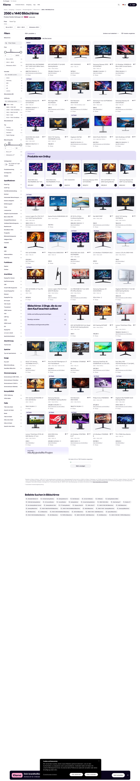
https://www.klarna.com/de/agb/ (100, 482)
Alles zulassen (91, 774)
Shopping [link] (11, 9)
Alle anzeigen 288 (9, 94)
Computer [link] (18, 9)
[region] (70, 769)
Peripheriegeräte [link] (27, 9)
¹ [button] (34, 73)
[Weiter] (132, 173)
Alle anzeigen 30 (8, 120)
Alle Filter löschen (47, 38)
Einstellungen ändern (50, 774)
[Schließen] (99, 761)
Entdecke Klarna (19, 4)
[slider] (5, 52)
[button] (124, 5)
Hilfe (38, 4)
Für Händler (13, 1)
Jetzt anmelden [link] (118, 775)
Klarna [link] (5, 9)
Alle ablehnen (76, 774)
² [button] (52, 73)
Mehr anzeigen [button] (80, 466)
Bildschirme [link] (36, 9)
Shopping (28, 4)
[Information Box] (35, 33)
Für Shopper (6, 1)
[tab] (5, 21)
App (34, 4)
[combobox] (111, 33)
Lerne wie (32, 17)
